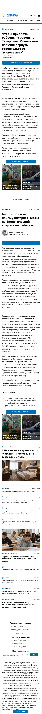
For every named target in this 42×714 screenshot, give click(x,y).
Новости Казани (9, 29)
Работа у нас (20, 647)
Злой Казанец (25, 386)
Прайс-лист (20, 633)
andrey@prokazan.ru (20, 630)
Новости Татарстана (10, 447)
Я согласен (21, 711)
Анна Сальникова (16, 232)
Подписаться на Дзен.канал (21, 63)
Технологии (7, 209)
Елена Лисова (8, 56)
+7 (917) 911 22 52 (20, 626)
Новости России (9, 599)
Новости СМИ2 (7, 164)
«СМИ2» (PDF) (35, 698)
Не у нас (6, 488)
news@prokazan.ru (20, 643)
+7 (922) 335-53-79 (20, 640)
